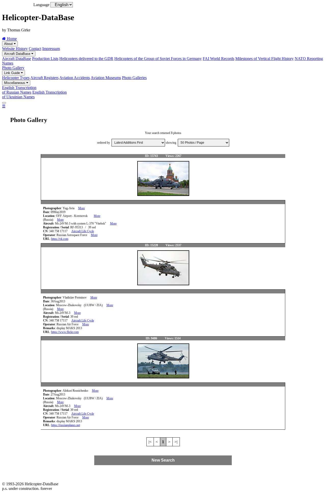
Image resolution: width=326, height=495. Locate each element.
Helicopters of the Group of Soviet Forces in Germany (158, 58)
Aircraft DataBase (17, 54)
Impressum (51, 48)
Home (11, 38)
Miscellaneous (15, 83)
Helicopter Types (16, 78)
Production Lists (45, 58)
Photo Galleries (134, 78)
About (9, 44)
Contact (35, 48)
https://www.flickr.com (65, 332)
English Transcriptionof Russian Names (19, 89)
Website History (15, 48)
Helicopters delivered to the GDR (86, 58)
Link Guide (12, 73)
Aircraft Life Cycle (82, 231)
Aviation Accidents (74, 78)
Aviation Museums (106, 78)
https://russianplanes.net (65, 425)
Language (41, 5)
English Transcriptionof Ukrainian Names (34, 94)
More (81, 208)
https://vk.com (59, 239)
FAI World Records (218, 58)
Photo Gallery (13, 68)
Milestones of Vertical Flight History (264, 58)
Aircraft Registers (44, 78)
